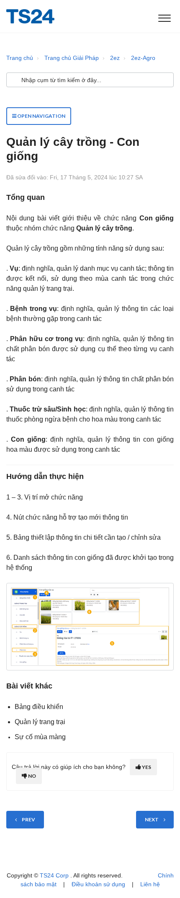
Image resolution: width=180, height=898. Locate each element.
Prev (28, 819)
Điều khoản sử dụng (98, 884)
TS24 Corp (55, 875)
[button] (164, 16)
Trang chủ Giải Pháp (71, 57)
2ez (115, 57)
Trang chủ (19, 57)
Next (152, 819)
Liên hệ (150, 884)
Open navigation (40, 116)
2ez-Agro (143, 57)
